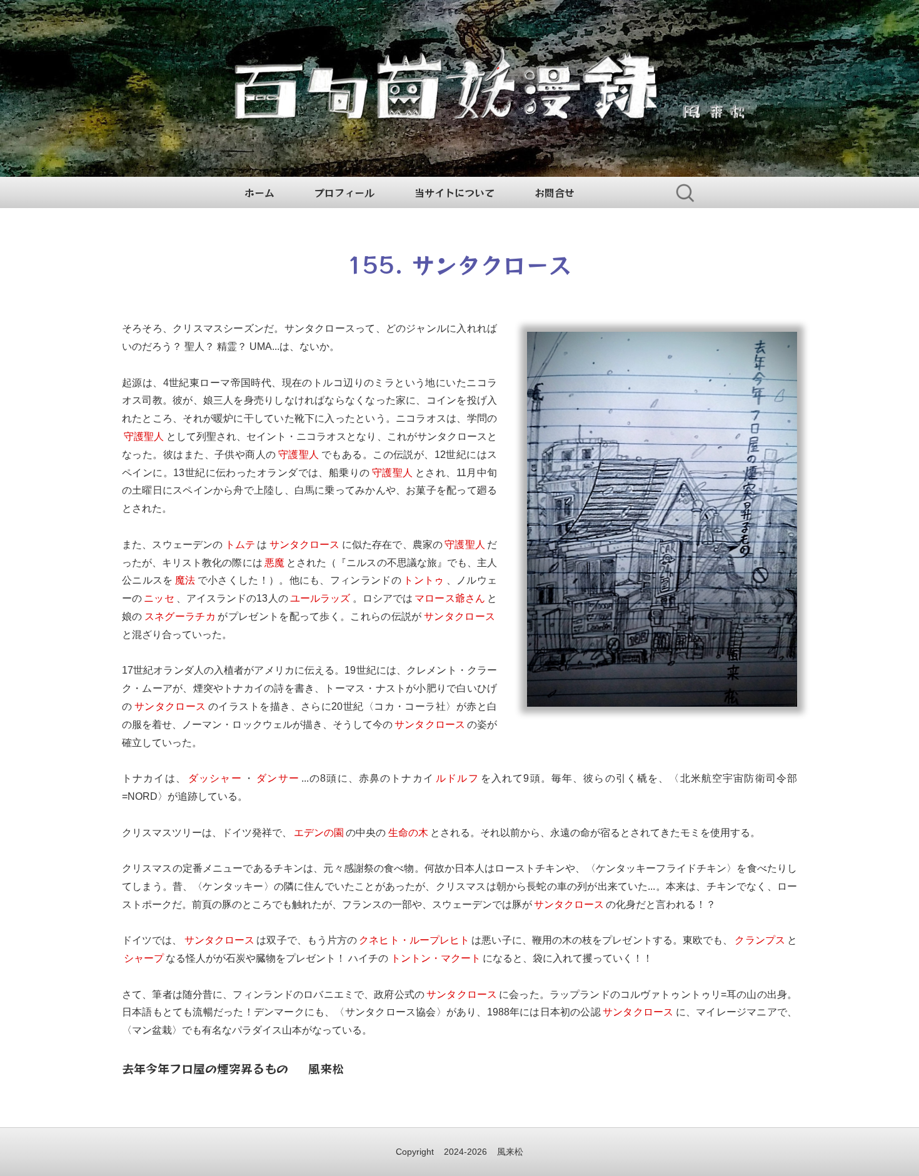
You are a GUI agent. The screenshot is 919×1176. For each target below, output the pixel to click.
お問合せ (555, 192)
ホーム (259, 192)
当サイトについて (454, 192)
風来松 (510, 1152)
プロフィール (344, 192)
